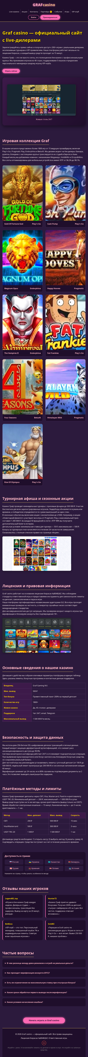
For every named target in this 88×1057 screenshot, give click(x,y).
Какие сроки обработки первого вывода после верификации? (37, 992)
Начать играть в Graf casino (44, 1020)
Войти (33, 17)
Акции (24, 11)
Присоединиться (50, 17)
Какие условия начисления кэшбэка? (25, 1002)
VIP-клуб (75, 11)
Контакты (34, 11)
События (58, 11)
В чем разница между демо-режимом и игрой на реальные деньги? (40, 963)
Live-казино (14, 11)
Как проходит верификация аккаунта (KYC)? (28, 973)
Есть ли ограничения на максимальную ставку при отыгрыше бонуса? (41, 982)
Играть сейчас (11, 71)
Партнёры (46, 11)
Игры (67, 11)
